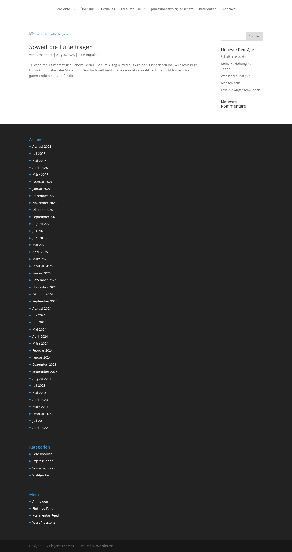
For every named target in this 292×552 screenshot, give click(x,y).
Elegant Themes (61, 546)
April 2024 (40, 336)
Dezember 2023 (44, 364)
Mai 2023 (39, 392)
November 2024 (44, 287)
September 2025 (44, 217)
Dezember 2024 (44, 280)
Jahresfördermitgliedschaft (172, 9)
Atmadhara (44, 55)
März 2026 (40, 174)
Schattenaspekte (233, 56)
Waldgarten (41, 475)
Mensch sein (230, 83)
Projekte (63, 9)
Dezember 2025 (44, 196)
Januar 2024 (41, 357)
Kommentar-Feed (45, 515)
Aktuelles (108, 9)
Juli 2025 (38, 231)
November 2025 (44, 203)
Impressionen (42, 461)
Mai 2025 (39, 245)
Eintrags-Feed (42, 508)
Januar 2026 (41, 189)
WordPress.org (43, 522)
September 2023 (44, 371)
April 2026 (40, 168)
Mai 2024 (39, 329)
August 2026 (41, 146)
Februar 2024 (42, 350)
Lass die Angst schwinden (240, 90)
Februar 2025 (42, 266)
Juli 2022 (38, 420)
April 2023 (40, 399)
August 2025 (41, 224)
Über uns (88, 9)
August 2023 (41, 378)
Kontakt (228, 9)
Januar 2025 (41, 273)
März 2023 (40, 407)
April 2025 (40, 252)
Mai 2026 (39, 160)
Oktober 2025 (42, 210)
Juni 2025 (39, 238)
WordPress (104, 546)
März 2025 (40, 259)
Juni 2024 (39, 322)
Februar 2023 (42, 414)
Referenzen (207, 9)
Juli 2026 (38, 153)
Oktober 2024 (42, 294)
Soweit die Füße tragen (61, 47)
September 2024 (44, 301)
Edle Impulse (131, 9)
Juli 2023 (38, 385)
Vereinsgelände (44, 468)
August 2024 (41, 308)
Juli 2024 (38, 315)
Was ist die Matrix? (235, 76)
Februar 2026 (42, 181)
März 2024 (40, 343)
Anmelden (40, 501)
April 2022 (40, 428)
